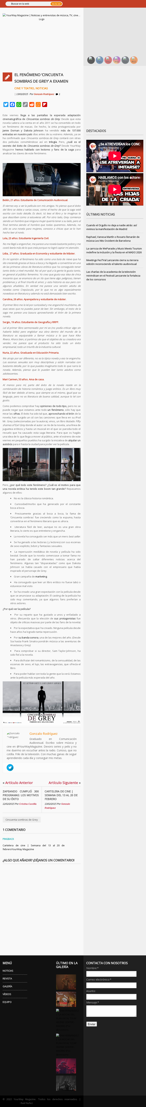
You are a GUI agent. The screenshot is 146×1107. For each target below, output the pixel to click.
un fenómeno (56, 410)
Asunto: (91, 991)
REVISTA (7, 978)
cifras (16, 413)
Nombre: (92, 968)
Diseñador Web (11, 1103)
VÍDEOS (7, 994)
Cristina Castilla (27, 804)
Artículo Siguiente (65, 783)
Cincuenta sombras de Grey (22, 819)
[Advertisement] (116, 28)
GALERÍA (7, 986)
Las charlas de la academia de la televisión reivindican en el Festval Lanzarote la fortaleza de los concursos (113, 275)
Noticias (42, 88)
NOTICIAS (8, 970)
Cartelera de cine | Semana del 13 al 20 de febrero (61, 795)
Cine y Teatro (24, 88)
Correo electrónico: (98, 979)
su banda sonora (28, 637)
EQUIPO (7, 1002)
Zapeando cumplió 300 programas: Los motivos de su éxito (21, 795)
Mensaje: (92, 1002)
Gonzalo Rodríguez (44, 94)
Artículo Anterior (18, 783)
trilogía (53, 142)
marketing (41, 576)
